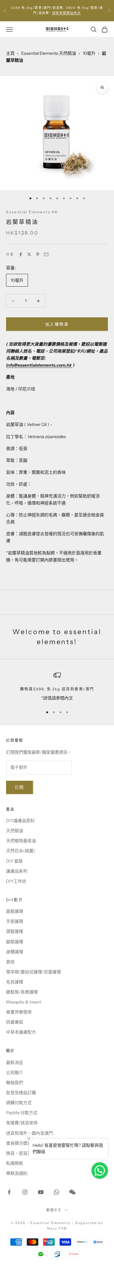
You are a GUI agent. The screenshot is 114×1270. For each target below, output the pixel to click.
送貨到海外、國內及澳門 (29, 1133)
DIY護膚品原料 (20, 820)
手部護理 (14, 921)
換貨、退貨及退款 (23, 1153)
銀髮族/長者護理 (22, 992)
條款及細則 (16, 1173)
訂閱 (19, 787)
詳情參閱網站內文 (66, 13)
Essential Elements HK (32, 212)
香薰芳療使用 (19, 1012)
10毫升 (89, 53)
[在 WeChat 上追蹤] (72, 1192)
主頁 (10, 53)
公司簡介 (14, 1072)
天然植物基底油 (21, 840)
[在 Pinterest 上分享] (37, 254)
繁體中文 (54, 1210)
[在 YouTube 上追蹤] (41, 1192)
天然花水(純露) (20, 850)
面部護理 (14, 911)
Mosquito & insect (23, 1002)
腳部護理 (14, 941)
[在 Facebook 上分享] (20, 254)
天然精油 (14, 830)
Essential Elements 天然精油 (48, 53)
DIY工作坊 (16, 881)
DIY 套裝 (14, 861)
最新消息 (14, 1062)
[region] (57, 687)
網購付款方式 (19, 1102)
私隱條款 (14, 1163)
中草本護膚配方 (21, 1032)
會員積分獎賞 (19, 1143)
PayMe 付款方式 (21, 1112)
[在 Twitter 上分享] (29, 254)
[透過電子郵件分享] (46, 254)
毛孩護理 (14, 982)
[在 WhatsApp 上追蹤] (57, 1192)
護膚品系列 (16, 871)
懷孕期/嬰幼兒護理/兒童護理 (33, 972)
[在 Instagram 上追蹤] (25, 1192)
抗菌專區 (14, 1022)
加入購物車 (57, 324)
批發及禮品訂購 (21, 1092)
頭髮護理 (14, 931)
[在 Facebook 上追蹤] (9, 1192)
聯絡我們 (14, 1082)
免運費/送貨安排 (22, 1122)
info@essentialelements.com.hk (39, 365)
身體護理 (14, 951)
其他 (10, 962)
